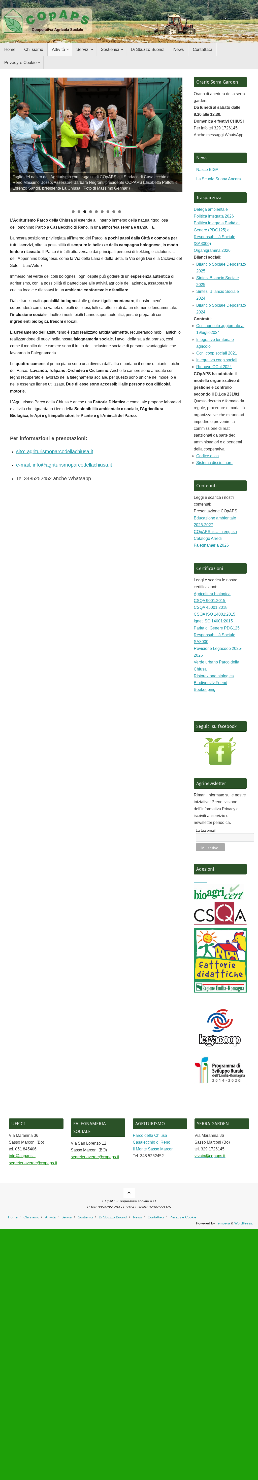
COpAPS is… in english (215, 532)
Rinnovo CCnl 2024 (214, 367)
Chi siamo (31, 1217)
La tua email (205, 830)
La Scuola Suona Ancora (218, 179)
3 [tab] (84, 211)
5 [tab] (96, 211)
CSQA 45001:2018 (211, 607)
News (137, 1217)
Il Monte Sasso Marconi (154, 1149)
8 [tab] (113, 211)
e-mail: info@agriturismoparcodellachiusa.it (64, 465)
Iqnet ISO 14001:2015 (213, 621)
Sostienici (85, 1217)
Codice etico (207, 456)
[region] (96, 142)
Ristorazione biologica (214, 676)
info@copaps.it (22, 1156)
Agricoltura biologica (212, 594)
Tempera (223, 1223)
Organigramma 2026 (212, 250)
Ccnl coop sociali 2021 (216, 353)
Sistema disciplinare (214, 463)
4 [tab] (90, 211)
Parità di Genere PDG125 (217, 628)
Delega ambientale (211, 209)
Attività (50, 1217)
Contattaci (156, 1217)
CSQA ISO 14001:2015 (214, 614)
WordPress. (243, 1223)
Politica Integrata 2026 (214, 216)
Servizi (66, 1217)
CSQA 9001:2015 (210, 600)
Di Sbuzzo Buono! (113, 1217)
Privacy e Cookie (183, 1217)
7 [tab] (108, 211)
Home (13, 1217)
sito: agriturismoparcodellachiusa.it (54, 451)
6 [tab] (102, 211)
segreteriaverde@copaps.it (33, 1163)
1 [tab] (73, 211)
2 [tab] (79, 211)
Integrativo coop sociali (216, 360)
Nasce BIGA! (207, 169)
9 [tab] (119, 211)
